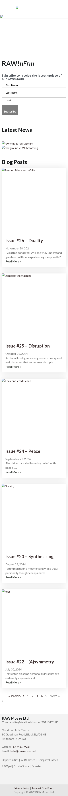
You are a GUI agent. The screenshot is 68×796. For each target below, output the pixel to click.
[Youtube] (22, 777)
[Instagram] (13, 777)
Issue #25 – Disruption (27, 345)
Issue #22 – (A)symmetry (29, 661)
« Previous (16, 696)
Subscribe (10, 111)
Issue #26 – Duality (24, 240)
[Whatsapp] (32, 777)
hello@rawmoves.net (23, 751)
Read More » (13, 261)
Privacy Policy (21, 788)
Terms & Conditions (43, 788)
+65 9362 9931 (20, 746)
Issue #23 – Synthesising (29, 556)
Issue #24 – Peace (22, 451)
